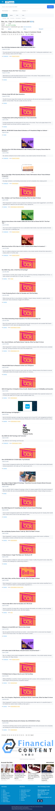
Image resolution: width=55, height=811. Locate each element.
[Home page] (9, 2)
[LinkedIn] (29, 755)
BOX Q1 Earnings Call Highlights (11, 412)
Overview (4, 18)
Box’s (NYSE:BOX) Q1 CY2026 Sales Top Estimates (16, 459)
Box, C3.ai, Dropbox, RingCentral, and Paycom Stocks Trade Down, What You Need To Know (27, 697)
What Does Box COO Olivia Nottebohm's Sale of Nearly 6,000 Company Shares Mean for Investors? (26, 150)
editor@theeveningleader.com (44, 797)
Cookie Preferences (26, 807)
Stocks (11, 15)
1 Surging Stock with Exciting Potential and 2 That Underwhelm (19, 117)
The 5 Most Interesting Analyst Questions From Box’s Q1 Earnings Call (21, 318)
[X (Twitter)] (22, 755)
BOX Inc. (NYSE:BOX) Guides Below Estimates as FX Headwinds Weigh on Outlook (25, 130)
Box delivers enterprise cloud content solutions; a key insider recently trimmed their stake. (24, 155)
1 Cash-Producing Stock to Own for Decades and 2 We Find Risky (20, 293)
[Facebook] (25, 755)
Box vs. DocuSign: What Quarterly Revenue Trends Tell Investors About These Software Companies (26, 175)
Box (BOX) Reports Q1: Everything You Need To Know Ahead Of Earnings (22, 508)
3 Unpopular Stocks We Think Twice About (13, 71)
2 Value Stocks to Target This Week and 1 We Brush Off (17, 555)
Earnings (18, 327)
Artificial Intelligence (15, 183)
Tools (23, 15)
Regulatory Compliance (15, 56)
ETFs (17, 15)
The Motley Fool (5, 56)
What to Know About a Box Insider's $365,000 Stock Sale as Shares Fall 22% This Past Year (25, 222)
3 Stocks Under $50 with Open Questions (13, 94)
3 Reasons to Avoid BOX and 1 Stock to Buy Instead (16, 627)
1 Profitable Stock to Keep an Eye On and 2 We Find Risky (17, 674)
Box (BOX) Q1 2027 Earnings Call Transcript (14, 436)
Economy (18, 587)
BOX (32, 21)
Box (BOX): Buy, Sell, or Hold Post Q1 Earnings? (15, 270)
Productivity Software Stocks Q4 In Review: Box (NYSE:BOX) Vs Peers (21, 721)
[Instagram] (32, 755)
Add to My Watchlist (27, 26)
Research (41, 29)
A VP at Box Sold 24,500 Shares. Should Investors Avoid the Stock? (21, 650)
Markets (4, 15)
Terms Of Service (40, 750)
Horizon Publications (20, 806)
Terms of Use (37, 806)
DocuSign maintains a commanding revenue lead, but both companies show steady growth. (25, 181)
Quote (9, 29)
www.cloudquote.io (37, 747)
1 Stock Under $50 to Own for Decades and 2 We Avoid (17, 603)
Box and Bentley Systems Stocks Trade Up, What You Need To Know (20, 531)
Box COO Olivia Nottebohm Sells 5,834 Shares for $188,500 (19, 47)
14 (26, 34)
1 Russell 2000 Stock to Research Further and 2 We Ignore (18, 365)
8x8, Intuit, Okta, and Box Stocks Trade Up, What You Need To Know (21, 578)
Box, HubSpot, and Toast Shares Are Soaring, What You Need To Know (21, 198)
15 (28, 34)
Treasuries (23, 18)
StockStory (5, 79)
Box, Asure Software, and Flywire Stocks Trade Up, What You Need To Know (23, 342)
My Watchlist (15, 10)
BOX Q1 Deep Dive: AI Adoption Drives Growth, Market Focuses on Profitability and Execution (27, 389)
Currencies (12, 18)
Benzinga (4, 493)
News (8, 18)
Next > (32, 34)
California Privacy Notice (18, 807)
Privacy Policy (31, 750)
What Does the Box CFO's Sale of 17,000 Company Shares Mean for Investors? (24, 246)
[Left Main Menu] (2, 2)
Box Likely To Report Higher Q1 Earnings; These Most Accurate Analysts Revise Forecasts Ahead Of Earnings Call (26, 483)
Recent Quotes (5, 10)
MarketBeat (5, 421)
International (18, 18)
